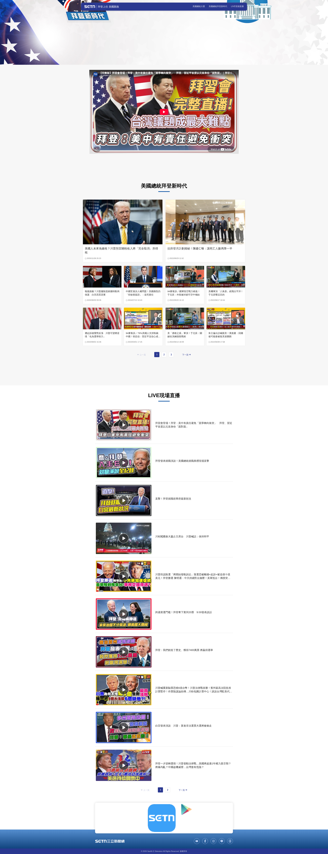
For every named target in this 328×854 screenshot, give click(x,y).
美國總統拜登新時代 (218, 6)
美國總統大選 (199, 6)
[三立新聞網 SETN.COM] (110, 841)
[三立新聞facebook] (205, 841)
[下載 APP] (164, 818)
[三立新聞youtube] (197, 841)
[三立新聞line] (222, 841)
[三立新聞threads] (230, 841)
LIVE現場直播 (237, 6)
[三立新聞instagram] (213, 841)
